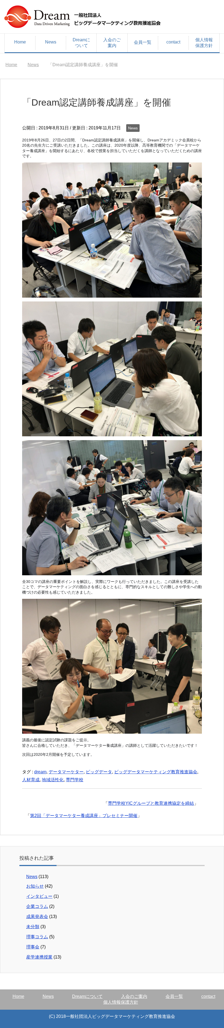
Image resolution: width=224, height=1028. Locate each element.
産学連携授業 (39, 957)
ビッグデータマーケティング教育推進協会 (155, 771)
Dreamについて (81, 42)
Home (20, 42)
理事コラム (37, 936)
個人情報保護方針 (204, 42)
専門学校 (74, 779)
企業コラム (37, 906)
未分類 (32, 926)
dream (40, 771)
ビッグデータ (99, 771)
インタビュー (39, 896)
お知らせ (35, 886)
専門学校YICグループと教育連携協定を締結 (151, 803)
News (50, 42)
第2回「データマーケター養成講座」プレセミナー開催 (83, 815)
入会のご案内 (112, 42)
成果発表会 (37, 916)
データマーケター (66, 771)
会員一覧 (142, 42)
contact (173, 42)
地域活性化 (53, 779)
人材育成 (31, 779)
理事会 (32, 947)
